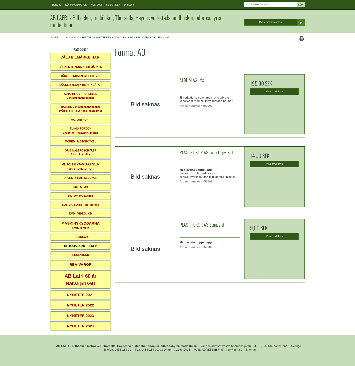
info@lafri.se (234, 349)
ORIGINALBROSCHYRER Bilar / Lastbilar (80, 152)
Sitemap (251, 349)
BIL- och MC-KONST (80, 195)
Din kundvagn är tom (270, 22)
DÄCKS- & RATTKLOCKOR (80, 177)
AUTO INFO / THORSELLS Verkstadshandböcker (80, 96)
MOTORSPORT (80, 119)
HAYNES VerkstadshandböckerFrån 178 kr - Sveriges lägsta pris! (80, 108)
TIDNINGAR (80, 237)
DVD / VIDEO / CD (80, 213)
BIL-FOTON (80, 186)
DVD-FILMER (80, 225)
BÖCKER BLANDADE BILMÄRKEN (80, 67)
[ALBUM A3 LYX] (145, 104)
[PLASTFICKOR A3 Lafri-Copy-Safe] (145, 177)
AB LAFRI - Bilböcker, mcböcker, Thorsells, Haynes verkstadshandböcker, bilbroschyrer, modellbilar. (136, 21)
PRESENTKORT (80, 254)
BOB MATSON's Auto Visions (80, 204)
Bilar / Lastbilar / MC (80, 166)
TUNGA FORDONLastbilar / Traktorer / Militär (80, 130)
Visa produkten (274, 91)
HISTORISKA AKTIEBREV (80, 246)
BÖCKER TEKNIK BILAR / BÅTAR (80, 84)
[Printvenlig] (302, 39)
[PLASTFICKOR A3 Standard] (145, 249)
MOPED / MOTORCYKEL (80, 141)
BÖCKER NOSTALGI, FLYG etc (80, 76)
